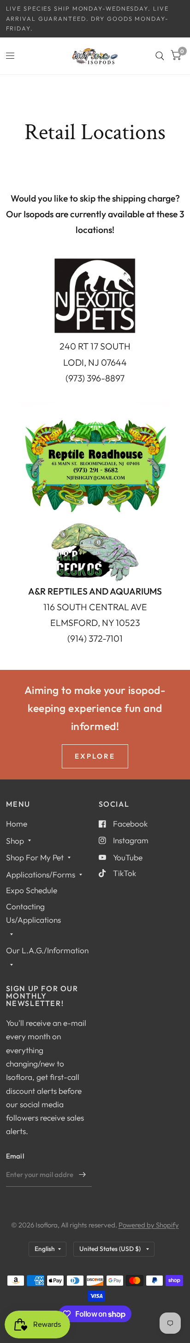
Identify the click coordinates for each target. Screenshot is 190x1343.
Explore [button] (95, 756)
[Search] (159, 55)
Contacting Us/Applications (33, 913)
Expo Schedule (31, 890)
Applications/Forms (40, 874)
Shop (15, 841)
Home (16, 823)
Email (15, 1156)
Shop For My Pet (35, 857)
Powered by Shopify (149, 1224)
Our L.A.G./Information (47, 950)
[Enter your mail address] (82, 1175)
